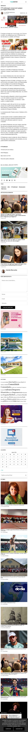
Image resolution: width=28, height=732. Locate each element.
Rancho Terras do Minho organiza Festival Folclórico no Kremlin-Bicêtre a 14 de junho (14, 530)
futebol (12, 395)
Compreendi (8, 728)
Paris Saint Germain (22, 399)
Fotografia (6, 395)
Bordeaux (19, 382)
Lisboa (7, 397)
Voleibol (24, 401)
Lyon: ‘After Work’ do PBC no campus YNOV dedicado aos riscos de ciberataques (13, 240)
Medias (5, 399)
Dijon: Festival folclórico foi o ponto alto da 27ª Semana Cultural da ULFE (13, 577)
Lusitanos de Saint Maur (17, 397)
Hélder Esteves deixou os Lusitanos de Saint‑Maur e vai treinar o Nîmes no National (14, 554)
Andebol (6, 382)
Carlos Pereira (5, 555)
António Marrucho (10, 12)
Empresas (3, 5)
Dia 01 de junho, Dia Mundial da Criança (8, 602)
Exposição (25, 392)
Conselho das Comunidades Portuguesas (18, 387)
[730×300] (14, 44)
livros (11, 397)
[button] (25, 475)
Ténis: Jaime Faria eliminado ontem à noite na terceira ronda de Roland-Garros (13, 649)
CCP (25, 382)
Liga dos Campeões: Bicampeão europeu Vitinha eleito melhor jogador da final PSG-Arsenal (13, 697)
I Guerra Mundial (22, 395)
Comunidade (13, 385)
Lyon (23, 397)
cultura (8, 390)
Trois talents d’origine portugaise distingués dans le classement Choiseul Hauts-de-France (13, 264)
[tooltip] (2, 180)
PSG (11, 401)
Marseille (2, 399)
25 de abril (3, 382)
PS (8, 401)
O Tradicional (14, 187)
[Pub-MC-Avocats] (14, 21)
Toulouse (21, 401)
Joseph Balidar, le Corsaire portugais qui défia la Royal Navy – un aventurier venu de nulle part (12, 626)
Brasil (22, 382)
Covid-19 (3, 390)
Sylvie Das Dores (5, 506)
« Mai (2, 470)
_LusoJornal (5, 532)
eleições (10, 392)
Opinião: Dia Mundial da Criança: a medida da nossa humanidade (12, 505)
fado (2, 395)
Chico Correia (5, 579)
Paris (18, 399)
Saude (18, 401)
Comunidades (6, 387)
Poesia (2, 401)
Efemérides (5, 392)
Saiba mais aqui (19, 728)
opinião (14, 399)
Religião (15, 401)
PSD (9, 401)
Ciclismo (2, 384)
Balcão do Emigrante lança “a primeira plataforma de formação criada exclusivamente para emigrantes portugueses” (13, 215)
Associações (13, 382)
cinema (6, 384)
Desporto (16, 390)
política (5, 401)
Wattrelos (3, 188)
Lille (9, 187)
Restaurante (22, 187)
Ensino (21, 392)
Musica (9, 399)
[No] (26, 725)
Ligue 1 (2, 397)
